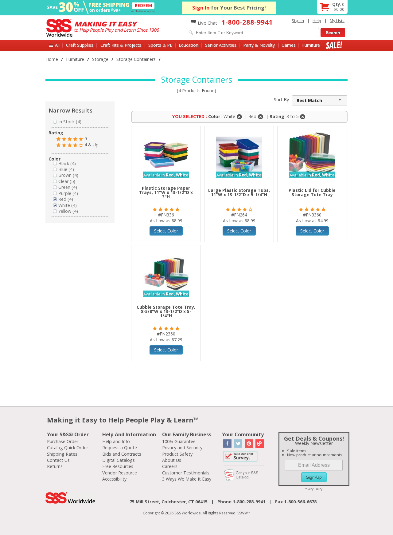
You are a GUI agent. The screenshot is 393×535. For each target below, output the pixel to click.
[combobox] (319, 100)
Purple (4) (68, 193)
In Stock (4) (69, 122)
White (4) (67, 205)
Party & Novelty (259, 45)
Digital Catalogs (118, 460)
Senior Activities (220, 45)
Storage (100, 59)
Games (289, 45)
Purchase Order (62, 441)
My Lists (337, 20)
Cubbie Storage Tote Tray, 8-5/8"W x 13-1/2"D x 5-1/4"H (166, 311)
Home (51, 59)
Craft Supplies (79, 45)
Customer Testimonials (185, 473)
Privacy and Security (182, 447)
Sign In (201, 7)
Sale (334, 45)
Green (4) (67, 187)
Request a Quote (119, 447)
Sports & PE (160, 45)
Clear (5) (66, 181)
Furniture (311, 45)
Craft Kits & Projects (120, 45)
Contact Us (58, 460)
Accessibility (114, 479)
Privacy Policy (313, 489)
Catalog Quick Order (67, 447)
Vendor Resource (119, 473)
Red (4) (65, 199)
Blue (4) (66, 169)
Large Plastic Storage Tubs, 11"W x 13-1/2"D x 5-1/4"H (239, 192)
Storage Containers (136, 59)
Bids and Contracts (121, 454)
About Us (171, 460)
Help (317, 20)
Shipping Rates (62, 454)
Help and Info (116, 441)
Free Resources (117, 466)
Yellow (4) (68, 211)
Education (188, 45)
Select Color (166, 231)
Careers (169, 466)
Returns (55, 466)
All (57, 45)
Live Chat (208, 23)
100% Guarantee (179, 441)
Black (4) (67, 163)
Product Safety (177, 454)
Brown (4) (68, 175)
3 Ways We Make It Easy (186, 479)
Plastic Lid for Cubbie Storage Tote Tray (312, 192)
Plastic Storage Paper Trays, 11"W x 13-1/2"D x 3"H (166, 192)
